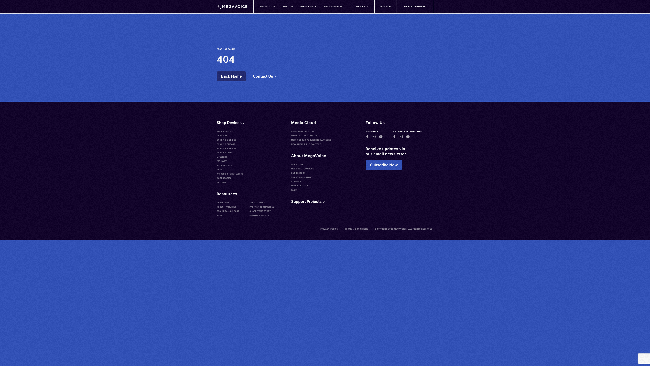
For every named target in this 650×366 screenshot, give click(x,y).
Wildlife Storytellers (230, 174)
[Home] (232, 7)
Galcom (221, 182)
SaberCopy (223, 202)
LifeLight (222, 157)
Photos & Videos (259, 215)
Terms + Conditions (356, 229)
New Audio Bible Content (306, 144)
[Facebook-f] (367, 136)
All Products (225, 131)
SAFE (219, 169)
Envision (222, 136)
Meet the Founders (302, 169)
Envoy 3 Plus (224, 152)
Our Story (297, 164)
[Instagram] (374, 136)
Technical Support (228, 211)
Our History (298, 173)
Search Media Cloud (303, 131)
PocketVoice (224, 165)
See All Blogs (258, 202)
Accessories (224, 178)
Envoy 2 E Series (226, 140)
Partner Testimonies (262, 207)
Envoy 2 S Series (226, 148)
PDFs (219, 215)
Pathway (222, 161)
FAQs (294, 190)
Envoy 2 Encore (226, 144)
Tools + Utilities (226, 207)
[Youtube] (381, 136)
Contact (296, 181)
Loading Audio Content (305, 136)
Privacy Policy (329, 229)
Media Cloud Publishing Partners (311, 140)
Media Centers (300, 186)
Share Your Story (260, 211)
